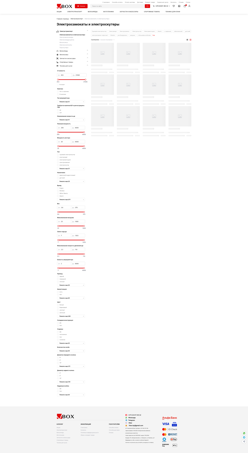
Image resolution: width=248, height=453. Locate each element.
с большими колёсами (144, 35)
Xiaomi (159, 31)
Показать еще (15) (64, 382)
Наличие (60, 89)
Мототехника (108, 11)
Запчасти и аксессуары (129, 11)
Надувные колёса (63, 386)
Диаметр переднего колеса (66, 355)
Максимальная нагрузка (65, 217)
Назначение (61, 172)
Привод (59, 273)
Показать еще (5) (64, 285)
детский (187, 31)
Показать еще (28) (65, 316)
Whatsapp (132, 418)
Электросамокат (125, 31)
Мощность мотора (63, 138)
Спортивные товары (152, 11)
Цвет (59, 302)
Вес (58, 203)
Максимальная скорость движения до (70, 245)
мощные (132, 35)
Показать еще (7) (64, 168)
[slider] (71, 79)
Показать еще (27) (64, 199)
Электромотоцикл (149, 31)
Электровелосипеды (66, 37)
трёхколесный (178, 31)
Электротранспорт (74, 11)
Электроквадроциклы (67, 40)
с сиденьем (167, 31)
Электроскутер (136, 31)
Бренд (59, 185)
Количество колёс (63, 347)
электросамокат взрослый (100, 35)
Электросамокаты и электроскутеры (72, 35)
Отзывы (111, 432)
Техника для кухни (172, 11)
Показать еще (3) (64, 181)
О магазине (84, 427)
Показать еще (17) (64, 366)
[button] (244, 441)
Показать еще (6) (64, 298)
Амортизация (62, 289)
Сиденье (60, 329)
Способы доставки (114, 430)
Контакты (83, 430)
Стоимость (61, 71)
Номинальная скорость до (66, 116)
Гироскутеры (64, 47)
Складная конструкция (65, 320)
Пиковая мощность (64, 124)
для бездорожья (122, 35)
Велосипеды (92, 11)
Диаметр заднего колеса (65, 370)
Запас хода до (62, 231)
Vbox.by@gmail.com (135, 425)
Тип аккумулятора (63, 98)
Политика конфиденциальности (90, 432)
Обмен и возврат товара (87, 435)
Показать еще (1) (64, 101)
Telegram (131, 420)
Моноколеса (64, 42)
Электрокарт (113, 31)
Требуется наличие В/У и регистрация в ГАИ (70, 106)
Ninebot (112, 35)
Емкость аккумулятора (65, 259)
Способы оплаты (113, 427)
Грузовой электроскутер (99, 31)
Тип (58, 152)
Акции (59, 11)
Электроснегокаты (66, 45)
